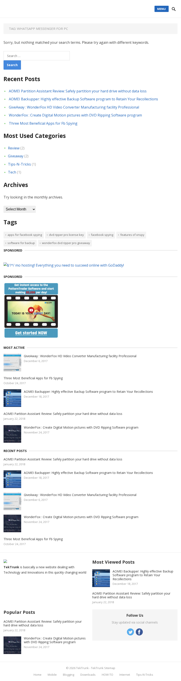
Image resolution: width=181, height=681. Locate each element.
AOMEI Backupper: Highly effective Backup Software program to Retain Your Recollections (83, 99)
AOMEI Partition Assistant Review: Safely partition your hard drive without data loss (78, 91)
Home (37, 675)
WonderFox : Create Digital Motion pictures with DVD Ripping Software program (75, 115)
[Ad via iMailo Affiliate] (31, 336)
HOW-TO (107, 675)
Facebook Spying (102, 235)
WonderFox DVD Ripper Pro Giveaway (66, 243)
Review (13, 148)
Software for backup (21, 243)
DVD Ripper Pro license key (66, 235)
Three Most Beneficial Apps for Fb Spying (43, 123)
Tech (12, 172)
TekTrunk (82, 668)
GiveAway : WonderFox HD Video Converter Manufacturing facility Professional (74, 107)
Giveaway (15, 156)
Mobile (52, 675)
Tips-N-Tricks (19, 164)
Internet (124, 675)
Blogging (68, 675)
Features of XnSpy (132, 235)
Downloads (88, 675)
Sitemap (109, 668)
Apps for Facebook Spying (25, 235)
